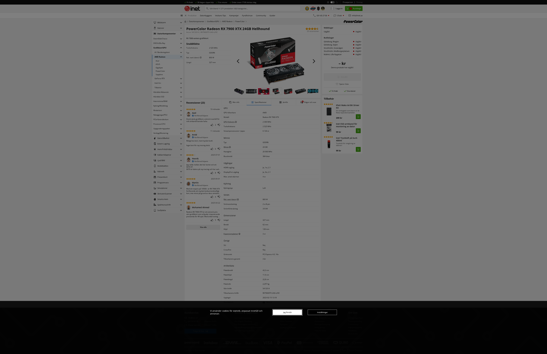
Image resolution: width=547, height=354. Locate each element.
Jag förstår (287, 312)
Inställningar (322, 312)
